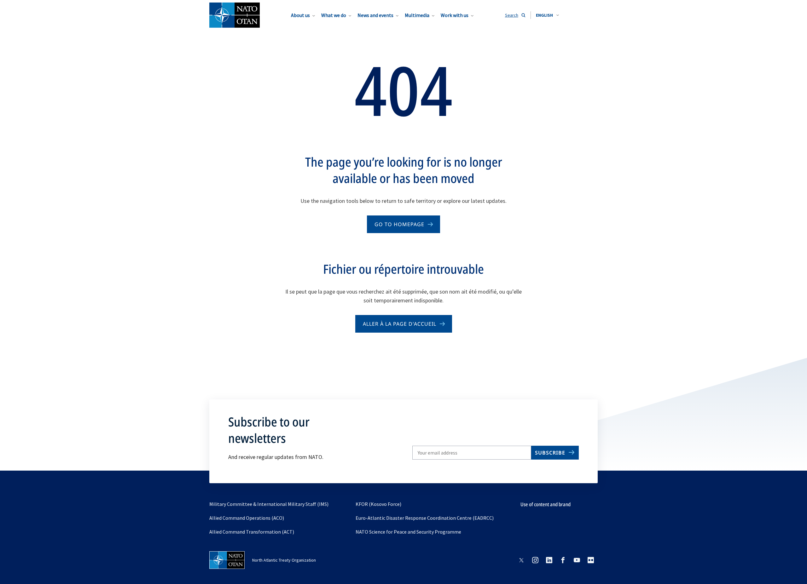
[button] (547, 15)
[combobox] (547, 15)
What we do (333, 15)
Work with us (454, 15)
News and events (375, 15)
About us (300, 15)
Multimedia (417, 15)
